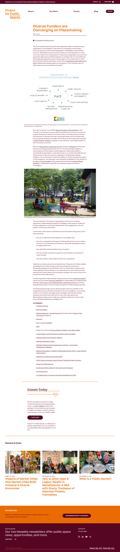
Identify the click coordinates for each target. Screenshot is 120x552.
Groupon (39, 319)
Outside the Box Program (72, 360)
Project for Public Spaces (44, 364)
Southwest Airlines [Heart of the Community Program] (54, 368)
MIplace (48, 347)
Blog (96, 11)
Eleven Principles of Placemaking (67, 130)
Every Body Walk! (74, 330)
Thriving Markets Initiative (58, 330)
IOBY (37, 326)
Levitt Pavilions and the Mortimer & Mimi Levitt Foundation (56, 334)
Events (77, 11)
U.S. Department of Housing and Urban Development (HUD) (56, 375)
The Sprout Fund (41, 371)
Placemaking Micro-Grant (67, 351)
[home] (13, 14)
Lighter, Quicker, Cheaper (42, 140)
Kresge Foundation (79, 278)
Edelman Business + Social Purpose (48, 313)
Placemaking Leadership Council (44, 40)
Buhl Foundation (41, 309)
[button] (31, 11)
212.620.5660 (84, 515)
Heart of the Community (78, 217)
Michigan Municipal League (45, 341)
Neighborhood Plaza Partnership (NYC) (49, 357)
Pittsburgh (72, 147)
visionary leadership (56, 280)
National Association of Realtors (47, 351)
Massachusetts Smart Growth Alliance (49, 337)
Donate (110, 11)
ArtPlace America (42, 306)
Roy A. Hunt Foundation (44, 161)
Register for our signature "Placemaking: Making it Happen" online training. (30, 2)
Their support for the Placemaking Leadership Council (57, 282)
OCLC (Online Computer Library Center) (49, 360)
